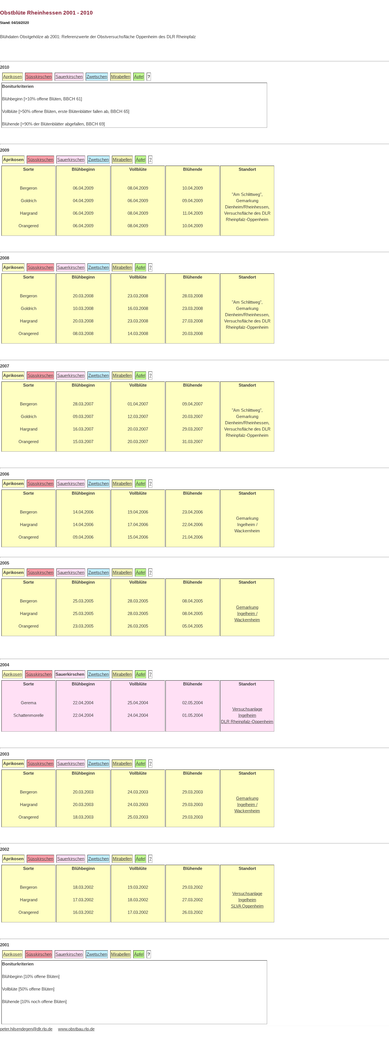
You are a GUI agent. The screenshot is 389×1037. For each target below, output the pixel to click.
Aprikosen (12, 76)
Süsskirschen (39, 76)
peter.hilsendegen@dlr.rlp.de (26, 1029)
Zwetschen (97, 76)
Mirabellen (120, 76)
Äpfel (139, 76)
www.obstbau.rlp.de (76, 1029)
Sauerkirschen (69, 76)
